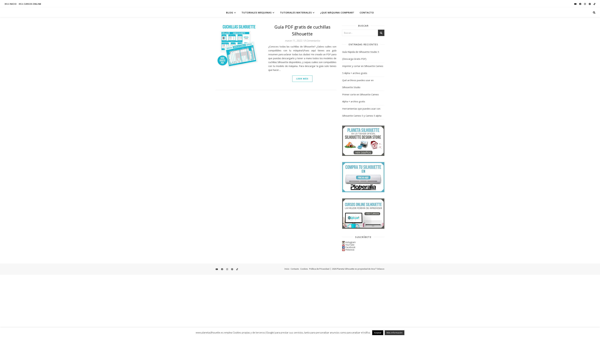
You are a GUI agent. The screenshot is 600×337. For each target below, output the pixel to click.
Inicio (287, 268)
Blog (229, 12)
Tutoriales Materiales (296, 12)
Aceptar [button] (377, 332)
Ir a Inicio (11, 3)
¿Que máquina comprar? (337, 12)
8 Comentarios (312, 40)
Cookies (304, 268)
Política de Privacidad (319, 268)
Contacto (367, 12)
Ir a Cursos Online (30, 3)
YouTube (349, 244)
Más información (394, 332)
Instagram (350, 242)
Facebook (350, 247)
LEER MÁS (302, 78)
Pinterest (349, 249)
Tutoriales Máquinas (257, 12)
